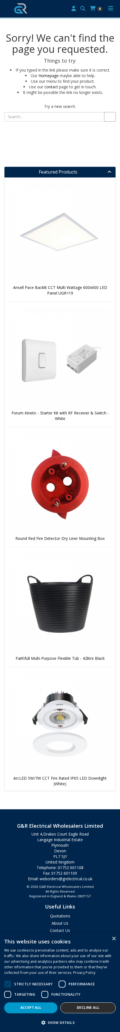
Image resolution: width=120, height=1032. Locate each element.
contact (51, 86)
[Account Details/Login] (73, 8)
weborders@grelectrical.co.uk (66, 878)
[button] (60, 1022)
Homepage (49, 75)
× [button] (114, 939)
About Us (60, 923)
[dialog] (60, 982)
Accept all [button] (31, 1007)
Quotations (60, 916)
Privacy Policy (84, 972)
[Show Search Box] (82, 8)
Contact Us (60, 930)
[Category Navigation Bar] (110, 8)
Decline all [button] (88, 1007)
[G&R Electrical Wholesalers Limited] (21, 7)
